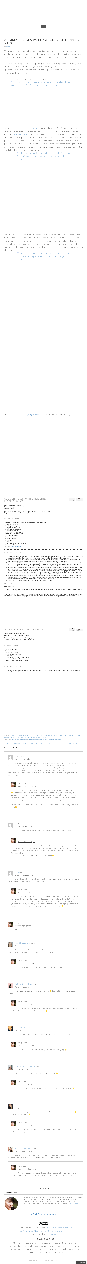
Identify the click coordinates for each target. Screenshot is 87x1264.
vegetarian (51, 739)
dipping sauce (19, 739)
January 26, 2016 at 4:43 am (25, 875)
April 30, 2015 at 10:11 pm (24, 1069)
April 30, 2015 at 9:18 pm (23, 1108)
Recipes (77, 735)
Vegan (46, 739)
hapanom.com (52, 1234)
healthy (25, 739)
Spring (22, 737)
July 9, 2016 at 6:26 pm (23, 759)
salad (29, 739)
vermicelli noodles (21, 134)
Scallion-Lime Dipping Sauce (25, 414)
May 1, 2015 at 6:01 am (23, 1030)
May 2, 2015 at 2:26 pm (26, 1004)
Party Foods (71, 735)
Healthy (50, 735)
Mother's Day (55, 735)
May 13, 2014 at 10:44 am (27, 1169)
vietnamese (58, 739)
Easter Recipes (32, 735)
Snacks (10, 737)
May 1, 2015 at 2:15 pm (23, 987)
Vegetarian (43, 737)
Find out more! (74, 1203)
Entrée (38, 735)
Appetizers (14, 735)
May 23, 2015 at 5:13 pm (23, 926)
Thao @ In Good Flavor (23, 943)
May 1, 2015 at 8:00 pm (23, 946)
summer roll (40, 739)
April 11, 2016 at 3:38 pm (23, 827)
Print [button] (79, 500)
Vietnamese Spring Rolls (26, 128)
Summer (27, 737)
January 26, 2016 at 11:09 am (28, 892)
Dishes (26, 735)
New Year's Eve (64, 735)
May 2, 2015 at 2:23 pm (26, 1046)
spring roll (34, 739)
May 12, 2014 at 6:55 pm (23, 1151)
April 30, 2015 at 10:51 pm (27, 1125)
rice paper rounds (16, 546)
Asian (19, 735)
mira (16, 1105)
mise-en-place (42, 241)
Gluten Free (44, 735)
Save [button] (72, 500)
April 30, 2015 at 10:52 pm (27, 1084)
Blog (22, 735)
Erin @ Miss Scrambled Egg (24, 1027)
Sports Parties (16, 737)
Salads (6, 737)
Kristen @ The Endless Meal (25, 1066)
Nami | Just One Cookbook (24, 1148)
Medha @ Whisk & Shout (23, 984)
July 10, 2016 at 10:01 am (27, 786)
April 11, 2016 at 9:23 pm (26, 842)
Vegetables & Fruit (35, 737)
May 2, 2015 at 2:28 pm (26, 963)
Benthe (17, 872)
